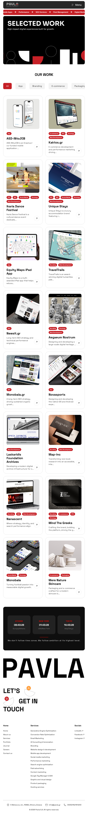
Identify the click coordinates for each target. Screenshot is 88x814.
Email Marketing (37, 738)
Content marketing (38, 772)
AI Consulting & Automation (42, 742)
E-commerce (58, 86)
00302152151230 (74, 805)
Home (5, 731)
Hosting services (37, 787)
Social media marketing (40, 757)
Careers (6, 749)
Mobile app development (41, 753)
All (7, 86)
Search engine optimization (42, 764)
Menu (78, 5)
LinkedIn (78, 731)
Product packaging (38, 783)
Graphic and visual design (41, 779)
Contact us (7, 753)
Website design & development (43, 749)
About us (7, 734)
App (20, 86)
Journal (6, 746)
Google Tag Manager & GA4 (42, 776)
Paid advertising (37, 768)
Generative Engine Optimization (43, 731)
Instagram (79, 738)
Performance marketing (40, 761)
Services (6, 738)
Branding (37, 86)
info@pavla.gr (54, 805)
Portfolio (7, 742)
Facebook (79, 734)
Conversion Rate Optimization (43, 734)
